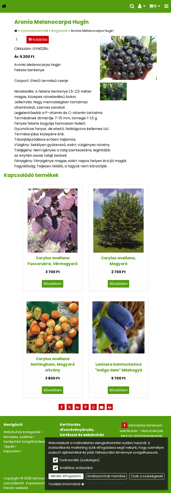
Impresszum (36, 483)
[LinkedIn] (77, 407)
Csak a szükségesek (147, 476)
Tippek (9, 446)
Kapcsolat (12, 451)
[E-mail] (101, 407)
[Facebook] (61, 407)
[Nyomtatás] (109, 407)
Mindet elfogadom (66, 476)
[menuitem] (4, 6)
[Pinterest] (85, 407)
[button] (166, 6)
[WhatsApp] (93, 407)
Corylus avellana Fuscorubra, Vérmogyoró (52, 260)
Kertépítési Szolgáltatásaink (26, 441)
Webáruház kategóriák (22, 432)
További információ (64, 484)
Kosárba (39, 39)
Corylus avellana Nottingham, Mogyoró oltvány (53, 364)
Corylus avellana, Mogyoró (118, 260)
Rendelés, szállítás (18, 437)
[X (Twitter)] (69, 407)
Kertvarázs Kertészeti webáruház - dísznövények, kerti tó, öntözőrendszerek (142, 430)
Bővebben (53, 283)
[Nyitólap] (4, 6)
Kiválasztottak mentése (107, 476)
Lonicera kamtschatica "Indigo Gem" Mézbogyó (118, 367)
